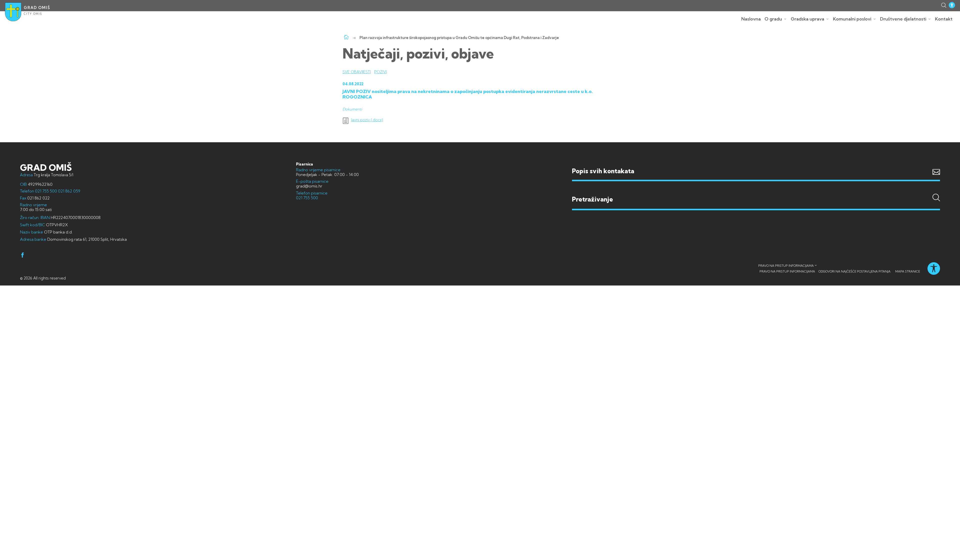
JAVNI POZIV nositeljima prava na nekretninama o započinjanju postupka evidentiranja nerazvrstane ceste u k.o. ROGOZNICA (467, 94)
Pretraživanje (756, 190)
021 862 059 (68, 191)
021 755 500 (46, 191)
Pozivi (380, 72)
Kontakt (943, 19)
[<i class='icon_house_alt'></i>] (346, 37)
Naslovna (751, 19)
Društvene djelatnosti (903, 19)
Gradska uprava (807, 19)
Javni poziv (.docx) (367, 120)
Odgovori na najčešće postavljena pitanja (854, 271)
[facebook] (22, 256)
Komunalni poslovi (852, 19)
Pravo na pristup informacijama (786, 266)
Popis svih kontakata (603, 171)
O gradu (773, 19)
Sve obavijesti (356, 72)
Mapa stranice (907, 271)
